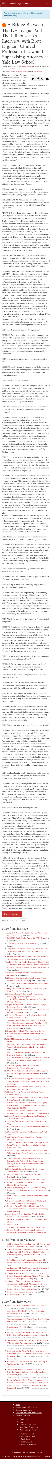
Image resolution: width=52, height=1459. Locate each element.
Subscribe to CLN (28, 1436)
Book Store (25, 1439)
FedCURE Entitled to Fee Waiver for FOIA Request (27, 938)
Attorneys (13, 71)
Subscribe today (10, 15)
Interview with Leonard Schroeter (20, 1292)
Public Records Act (32, 1308)
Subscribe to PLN (28, 1433)
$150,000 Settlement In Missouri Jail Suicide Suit (26, 1179)
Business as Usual (14, 1294)
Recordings (43, 1346)
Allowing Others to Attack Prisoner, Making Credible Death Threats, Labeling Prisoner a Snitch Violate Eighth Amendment (27, 1145)
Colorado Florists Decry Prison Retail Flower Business (28, 1126)
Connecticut (37, 71)
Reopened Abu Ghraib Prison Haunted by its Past (26, 1031)
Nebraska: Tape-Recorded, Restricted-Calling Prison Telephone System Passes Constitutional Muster (27, 1151)
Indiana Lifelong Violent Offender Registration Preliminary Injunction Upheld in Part (25, 995)
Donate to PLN (27, 1441)
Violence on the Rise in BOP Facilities (21, 943)
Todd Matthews (28, 66)
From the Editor (13, 935)
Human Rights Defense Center (27, 1407)
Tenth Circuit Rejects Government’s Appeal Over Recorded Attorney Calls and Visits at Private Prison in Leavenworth (28, 1372)
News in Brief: (12, 1224)
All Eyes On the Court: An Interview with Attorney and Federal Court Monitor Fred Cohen (28, 1245)
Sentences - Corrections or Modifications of (21, 1348)
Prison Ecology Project (28, 1429)
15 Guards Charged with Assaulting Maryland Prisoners (28, 983)
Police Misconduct (35, 1388)
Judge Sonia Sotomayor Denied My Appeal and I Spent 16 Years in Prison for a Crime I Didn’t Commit (28, 950)
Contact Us (24, 1419)
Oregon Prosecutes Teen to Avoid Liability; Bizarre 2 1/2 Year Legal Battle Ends (27, 958)
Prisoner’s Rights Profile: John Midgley (22, 1289)
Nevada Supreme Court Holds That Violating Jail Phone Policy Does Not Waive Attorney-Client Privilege (28, 1333)
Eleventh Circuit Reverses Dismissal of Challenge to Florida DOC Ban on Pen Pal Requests (27, 1202)
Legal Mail (27, 1316)
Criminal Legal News (24, 1410)
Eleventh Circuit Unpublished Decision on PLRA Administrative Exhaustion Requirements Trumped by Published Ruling (27, 1209)
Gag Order (32, 1324)
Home (18, 1404)
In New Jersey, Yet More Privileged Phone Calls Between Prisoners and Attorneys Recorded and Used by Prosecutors (28, 1353)
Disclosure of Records (32, 1346)
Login (23, 920)
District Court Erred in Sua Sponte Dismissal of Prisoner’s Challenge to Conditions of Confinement (26, 1231)
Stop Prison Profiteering (29, 1427)
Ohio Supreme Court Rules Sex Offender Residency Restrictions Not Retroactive (26, 1215)
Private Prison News (28, 1444)
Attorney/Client (43, 1356)
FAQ (21, 1422)
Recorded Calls (12, 1359)
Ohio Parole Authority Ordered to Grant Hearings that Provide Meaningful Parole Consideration (27, 1072)
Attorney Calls (18, 1316)
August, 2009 (10, 69)
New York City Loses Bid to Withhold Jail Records (26, 1305)
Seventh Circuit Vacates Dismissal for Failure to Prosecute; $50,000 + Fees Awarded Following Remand (28, 1111)
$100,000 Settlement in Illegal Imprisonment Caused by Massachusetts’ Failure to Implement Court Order (28, 1058)
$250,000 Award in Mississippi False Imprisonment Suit (28, 1078)
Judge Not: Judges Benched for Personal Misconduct (27, 932)
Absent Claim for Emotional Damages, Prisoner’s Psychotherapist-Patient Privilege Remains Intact (26, 1159)
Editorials (43, 1327)
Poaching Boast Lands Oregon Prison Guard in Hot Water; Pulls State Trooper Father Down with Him (26, 1045)
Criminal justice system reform (17, 1330)
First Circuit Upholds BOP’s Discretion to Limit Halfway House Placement (25, 1183)
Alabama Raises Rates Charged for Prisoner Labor (26, 1227)
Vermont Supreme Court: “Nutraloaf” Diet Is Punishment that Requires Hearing (24, 1066)
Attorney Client (22, 71)
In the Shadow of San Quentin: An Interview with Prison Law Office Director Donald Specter (26, 1261)
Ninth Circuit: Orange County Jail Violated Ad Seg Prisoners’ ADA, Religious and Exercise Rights (26, 1188)
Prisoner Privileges (18, 1346)
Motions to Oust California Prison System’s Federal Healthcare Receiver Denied (26, 979)
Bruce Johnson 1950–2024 (17, 1327)
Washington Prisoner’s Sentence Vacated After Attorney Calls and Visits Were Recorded (28, 1341)
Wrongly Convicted (23, 1415)
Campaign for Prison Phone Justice (29, 1412)
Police (9, 1391)
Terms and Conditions (28, 1424)
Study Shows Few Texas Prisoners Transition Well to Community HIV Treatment (27, 1088)
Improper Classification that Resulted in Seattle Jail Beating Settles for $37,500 (26, 1016)
